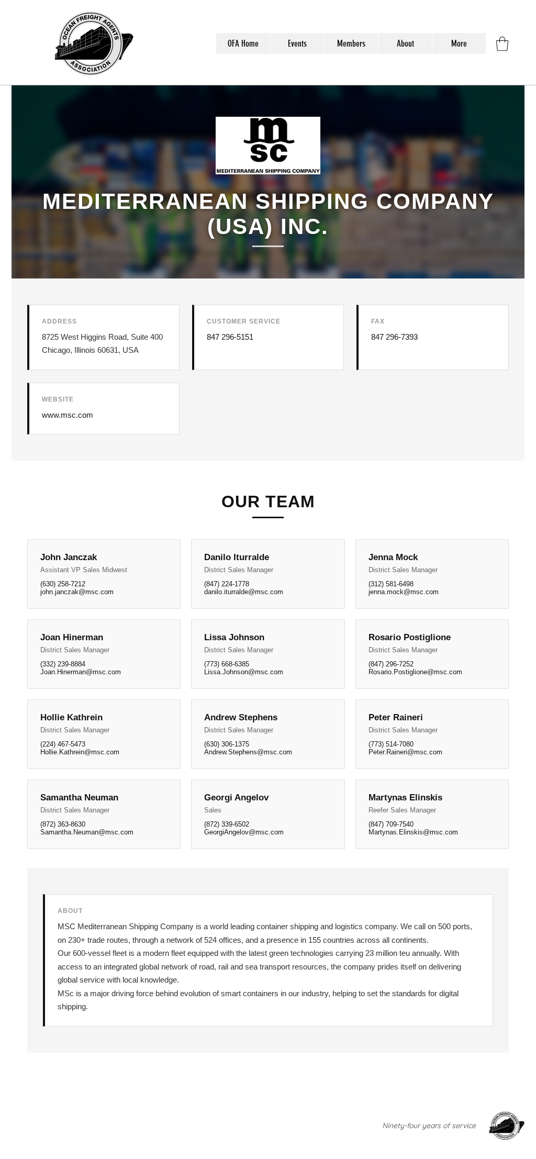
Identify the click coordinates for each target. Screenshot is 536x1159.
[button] (502, 44)
